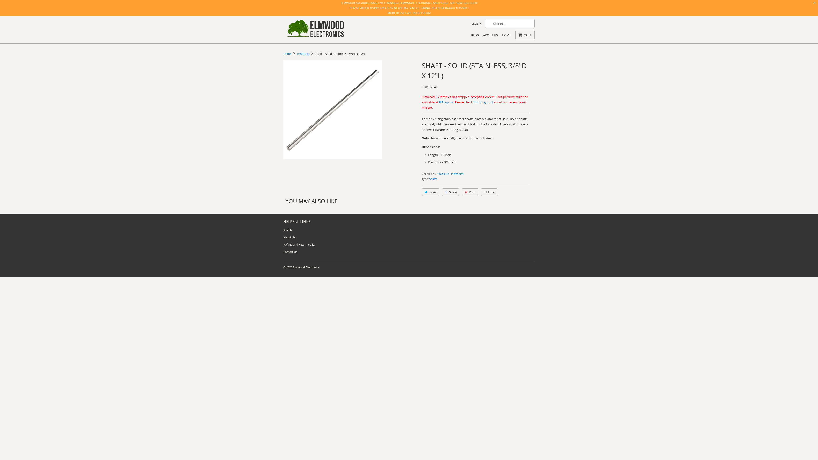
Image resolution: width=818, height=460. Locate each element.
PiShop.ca (446, 102)
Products (303, 54)
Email (491, 192)
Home (506, 35)
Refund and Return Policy (299, 244)
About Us (490, 35)
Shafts (433, 179)
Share (453, 192)
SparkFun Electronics (450, 174)
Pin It (472, 192)
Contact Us (290, 252)
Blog (475, 35)
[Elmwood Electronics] (315, 29)
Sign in (477, 24)
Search (287, 230)
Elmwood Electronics (306, 267)
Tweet (433, 192)
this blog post (483, 102)
